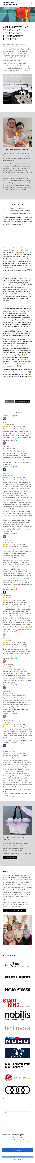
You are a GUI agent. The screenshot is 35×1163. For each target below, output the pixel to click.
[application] (17, 89)
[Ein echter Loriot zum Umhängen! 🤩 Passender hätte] (17, 292)
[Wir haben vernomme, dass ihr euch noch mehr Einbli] (17, 383)
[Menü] (31, 3)
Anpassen (17, 1154)
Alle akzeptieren (17, 1150)
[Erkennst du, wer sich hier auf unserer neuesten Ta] (17, 353)
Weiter (33, 12)
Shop (21, 850)
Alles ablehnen (17, 1159)
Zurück (1, 12)
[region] (17, 1147)
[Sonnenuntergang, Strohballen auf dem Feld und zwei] (17, 322)
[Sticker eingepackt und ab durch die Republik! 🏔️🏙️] (17, 231)
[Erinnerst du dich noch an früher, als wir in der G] (17, 261)
